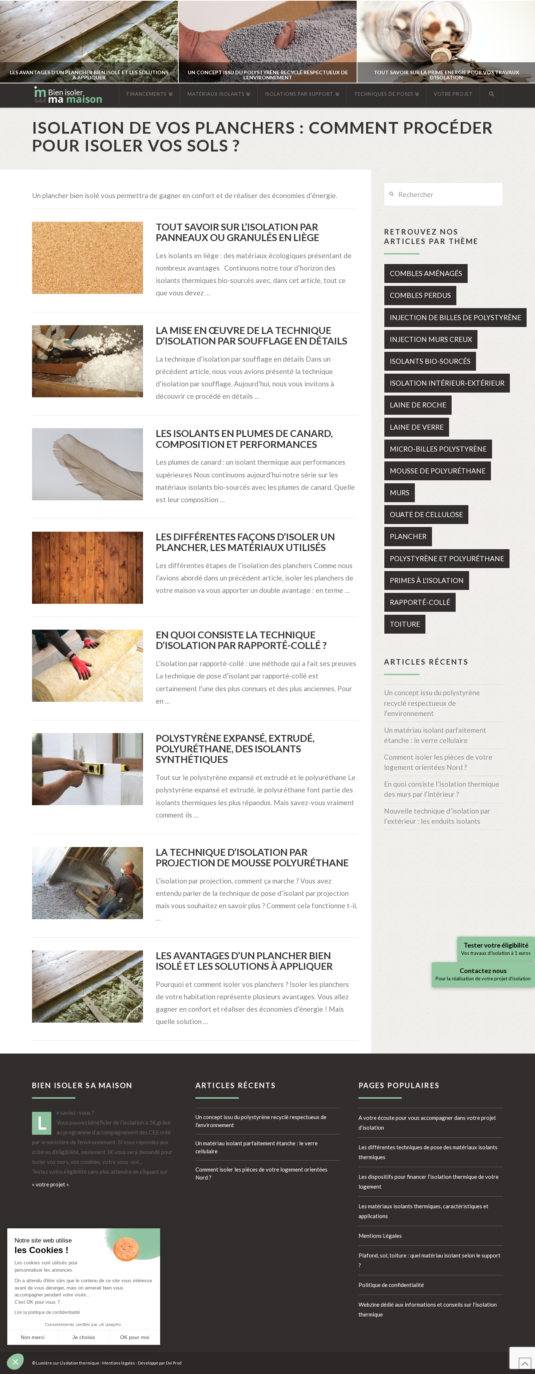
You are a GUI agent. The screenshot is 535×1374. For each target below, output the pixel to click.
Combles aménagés (426, 273)
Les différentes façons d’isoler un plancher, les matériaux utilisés (245, 542)
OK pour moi (134, 1337)
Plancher (408, 536)
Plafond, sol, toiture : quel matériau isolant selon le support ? (429, 1260)
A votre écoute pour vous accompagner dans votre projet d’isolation (427, 1122)
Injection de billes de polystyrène (455, 317)
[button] (15, 1361)
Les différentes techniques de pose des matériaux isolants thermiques (428, 1152)
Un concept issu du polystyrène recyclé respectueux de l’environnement (432, 702)
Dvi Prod (174, 1363)
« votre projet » (50, 1184)
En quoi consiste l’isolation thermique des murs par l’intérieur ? (441, 789)
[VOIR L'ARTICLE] (87, 258)
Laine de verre (417, 427)
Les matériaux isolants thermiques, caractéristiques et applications (423, 1211)
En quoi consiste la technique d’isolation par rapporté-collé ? (241, 640)
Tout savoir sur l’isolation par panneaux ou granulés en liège (237, 232)
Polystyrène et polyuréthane (447, 558)
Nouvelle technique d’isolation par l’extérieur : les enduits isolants (437, 816)
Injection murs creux (431, 339)
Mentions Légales (380, 1235)
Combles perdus (420, 295)
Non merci (32, 1337)
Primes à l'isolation (427, 580)
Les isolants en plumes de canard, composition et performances (244, 439)
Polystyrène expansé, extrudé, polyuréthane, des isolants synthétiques (235, 748)
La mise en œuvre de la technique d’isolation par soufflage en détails (251, 335)
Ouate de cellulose (426, 514)
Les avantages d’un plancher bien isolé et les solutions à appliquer (244, 961)
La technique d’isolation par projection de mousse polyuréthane (252, 857)
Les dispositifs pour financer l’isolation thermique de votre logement (428, 1181)
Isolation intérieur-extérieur (447, 383)
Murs (399, 492)
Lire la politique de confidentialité (47, 1312)
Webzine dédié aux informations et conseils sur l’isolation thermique (427, 1309)
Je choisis (83, 1337)
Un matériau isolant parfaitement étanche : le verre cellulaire (435, 735)
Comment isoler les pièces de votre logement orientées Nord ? (438, 762)
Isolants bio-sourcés (430, 361)
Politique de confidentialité (391, 1285)
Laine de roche (418, 405)
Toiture (405, 624)
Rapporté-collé (420, 602)
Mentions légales (118, 1363)
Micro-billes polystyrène (438, 449)
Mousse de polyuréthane (438, 470)
